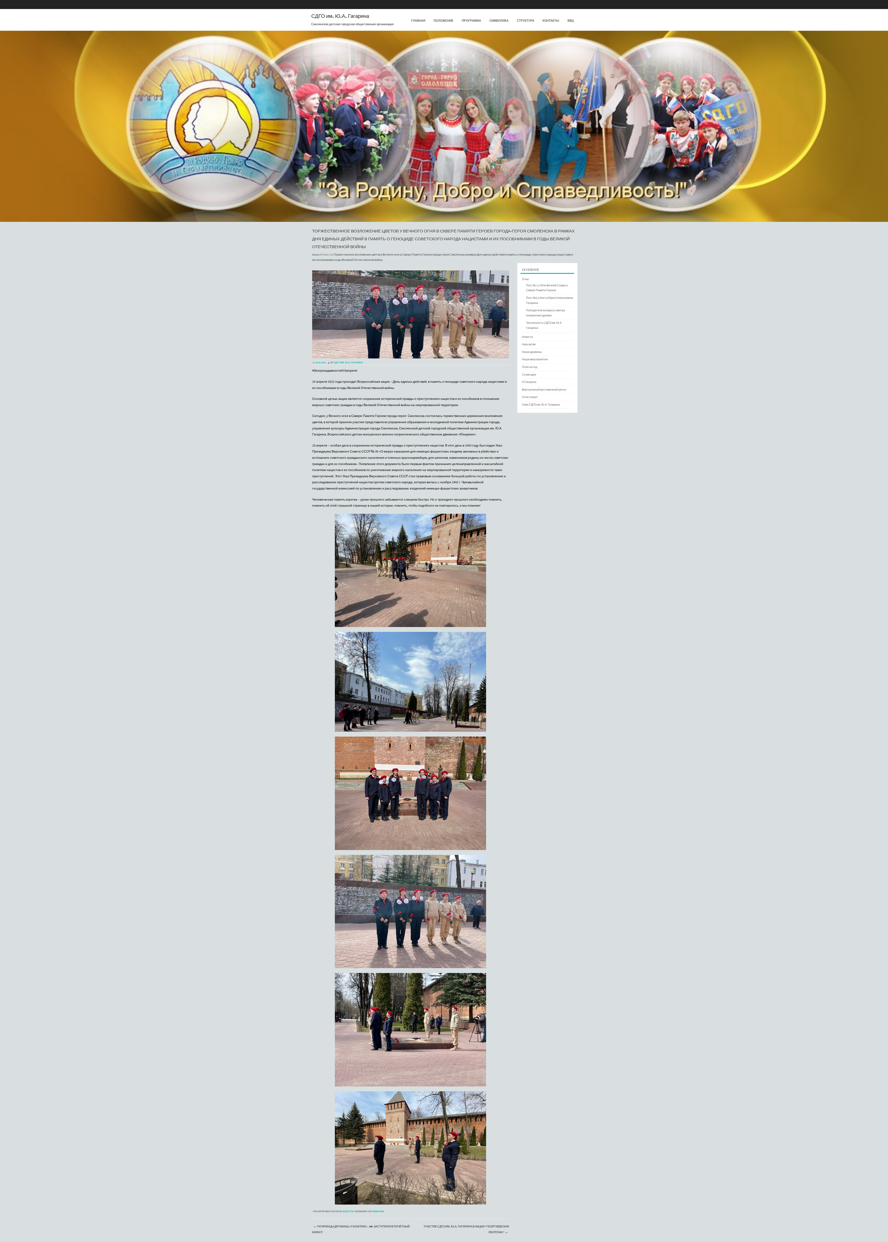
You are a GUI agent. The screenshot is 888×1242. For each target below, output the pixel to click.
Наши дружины (532, 352)
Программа (471, 21)
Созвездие (529, 374)
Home (315, 255)
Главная (418, 21)
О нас (525, 279)
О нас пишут (530, 397)
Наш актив (529, 344)
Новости (326, 255)
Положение (443, 21)
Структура (525, 21)
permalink (378, 1211)
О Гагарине (529, 382)
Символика (499, 21)
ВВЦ (570, 21)
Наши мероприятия (535, 359)
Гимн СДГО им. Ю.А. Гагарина (541, 405)
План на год (529, 367)
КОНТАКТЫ (551, 21)
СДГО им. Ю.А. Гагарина (340, 16)
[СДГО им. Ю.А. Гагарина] (444, 219)
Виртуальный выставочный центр (544, 390)
